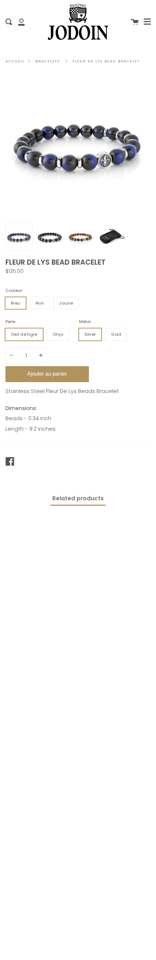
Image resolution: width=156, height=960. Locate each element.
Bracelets (48, 61)
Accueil (15, 61)
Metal (85, 321)
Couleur (13, 290)
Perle (10, 321)
